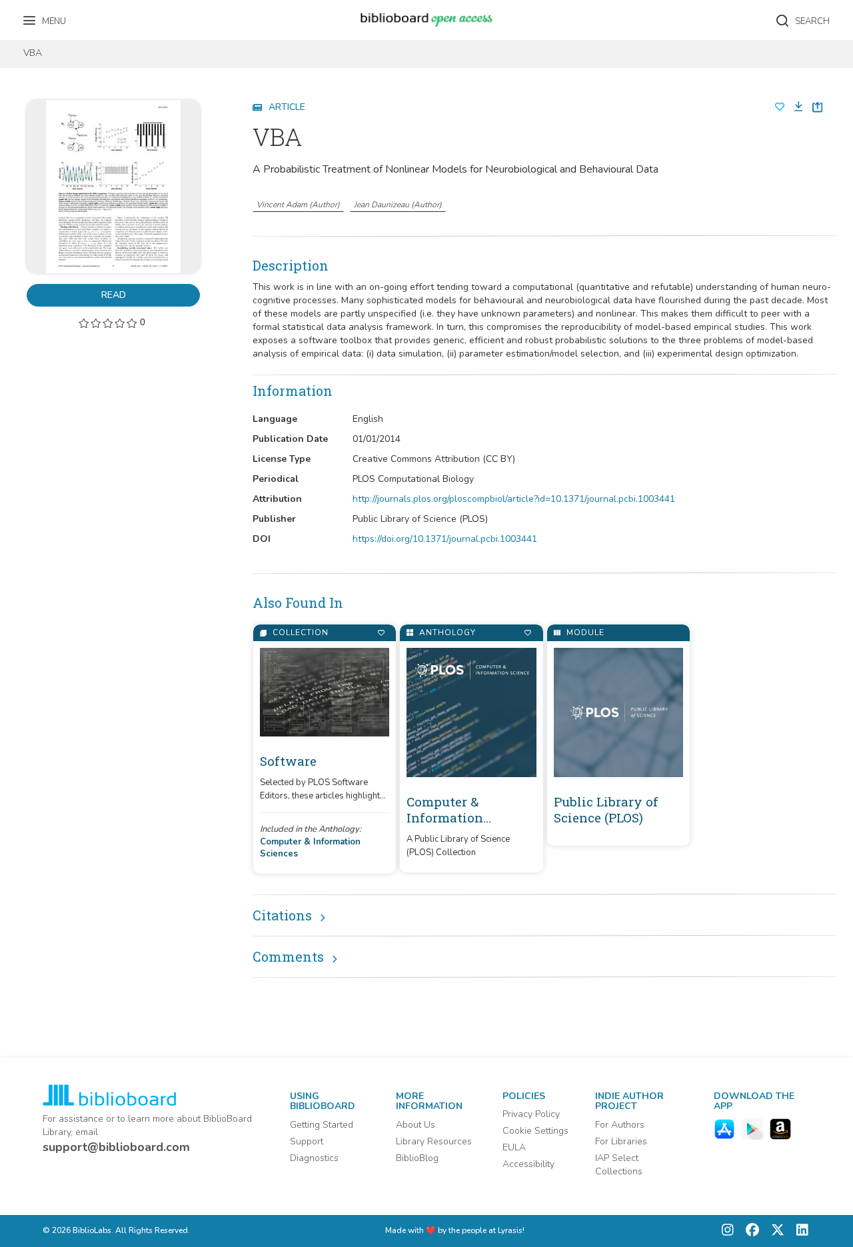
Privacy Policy (531, 1114)
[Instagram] (727, 1231)
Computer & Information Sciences (310, 848)
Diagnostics (314, 1158)
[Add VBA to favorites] (779, 107)
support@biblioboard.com (116, 1147)
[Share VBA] (817, 107)
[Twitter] (774, 1231)
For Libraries (621, 1141)
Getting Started (321, 1124)
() (298, 204)
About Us (415, 1124)
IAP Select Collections (618, 1165)
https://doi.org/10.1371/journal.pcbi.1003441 (445, 539)
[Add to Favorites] (381, 632)
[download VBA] (794, 107)
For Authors (619, 1124)
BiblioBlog (417, 1158)
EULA (514, 1147)
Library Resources (434, 1141)
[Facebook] (749, 1231)
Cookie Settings (535, 1130)
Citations (282, 915)
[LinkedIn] (799, 1231)
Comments (288, 956)
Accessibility (528, 1164)
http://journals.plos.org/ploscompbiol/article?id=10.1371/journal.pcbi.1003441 (514, 499)
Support (306, 1141)
